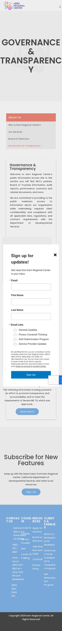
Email (14, 280)
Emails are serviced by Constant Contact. (31, 366)
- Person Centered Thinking (32, 334)
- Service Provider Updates (32, 343)
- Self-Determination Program (33, 339)
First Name (17, 295)
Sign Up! (31, 375)
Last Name (17, 310)
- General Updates (27, 330)
